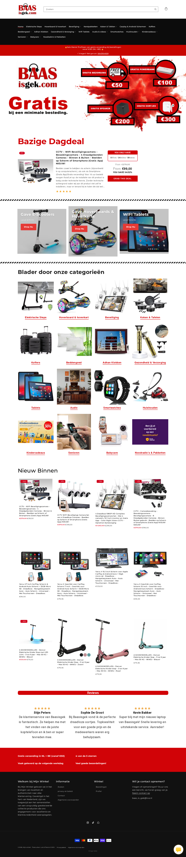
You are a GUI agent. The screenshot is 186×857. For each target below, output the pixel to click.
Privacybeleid (61, 847)
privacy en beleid (65, 791)
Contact (61, 796)
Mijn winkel (27, 847)
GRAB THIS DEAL (123, 178)
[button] (166, 9)
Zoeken (61, 787)
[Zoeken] (155, 9)
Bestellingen (101, 787)
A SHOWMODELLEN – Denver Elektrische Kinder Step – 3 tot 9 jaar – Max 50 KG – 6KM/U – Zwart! (73, 662)
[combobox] (101, 9)
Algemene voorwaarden (68, 800)
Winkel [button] (98, 781)
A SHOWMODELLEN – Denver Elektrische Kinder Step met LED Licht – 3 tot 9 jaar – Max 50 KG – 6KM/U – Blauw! (33, 653)
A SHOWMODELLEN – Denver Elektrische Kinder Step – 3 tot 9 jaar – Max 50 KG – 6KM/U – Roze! (111, 668)
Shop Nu (28, 227)
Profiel (99, 791)
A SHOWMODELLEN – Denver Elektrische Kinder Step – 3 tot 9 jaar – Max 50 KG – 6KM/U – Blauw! (150, 657)
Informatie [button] (63, 781)
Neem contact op (141, 793)
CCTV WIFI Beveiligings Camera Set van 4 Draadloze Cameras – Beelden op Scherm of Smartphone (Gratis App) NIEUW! (73, 518)
